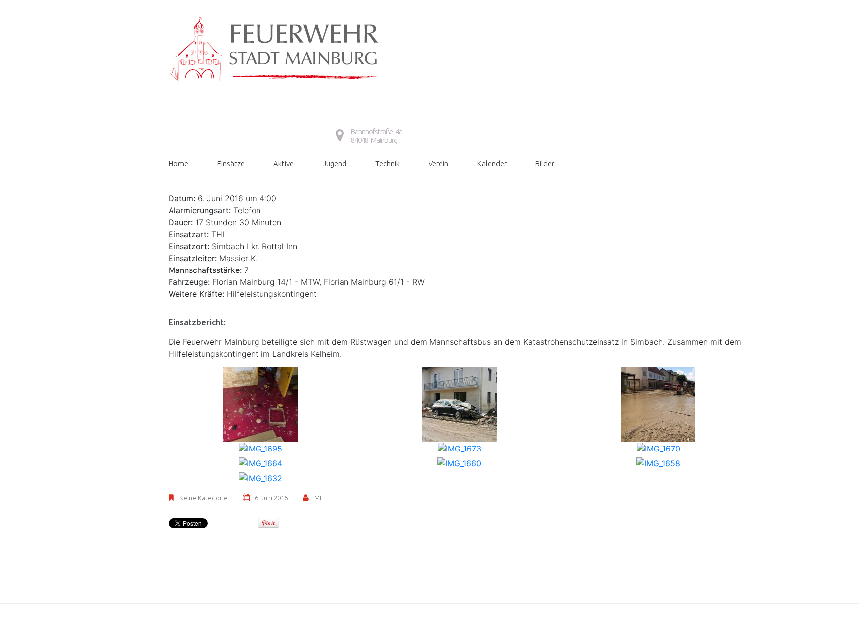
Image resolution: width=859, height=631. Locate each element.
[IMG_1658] (658, 462)
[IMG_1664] (260, 462)
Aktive (283, 163)
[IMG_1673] (459, 447)
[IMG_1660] (459, 462)
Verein (438, 163)
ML (318, 497)
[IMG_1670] (658, 447)
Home (178, 163)
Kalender (492, 163)
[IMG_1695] (260, 447)
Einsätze (231, 163)
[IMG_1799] (459, 403)
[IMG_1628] (260, 403)
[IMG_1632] (260, 477)
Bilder (544, 163)
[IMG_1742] (658, 403)
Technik (387, 163)
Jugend (334, 163)
